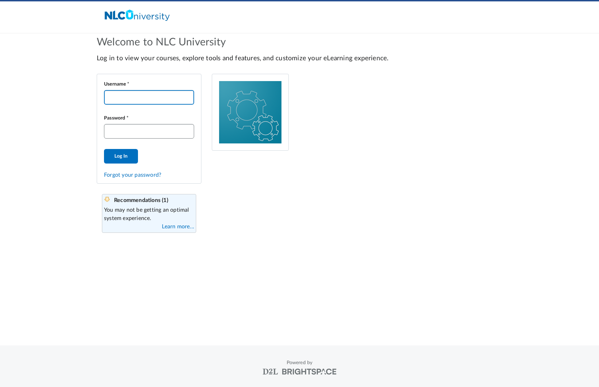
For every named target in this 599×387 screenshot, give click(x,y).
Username (115, 84)
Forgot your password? (132, 175)
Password (114, 118)
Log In (121, 156)
